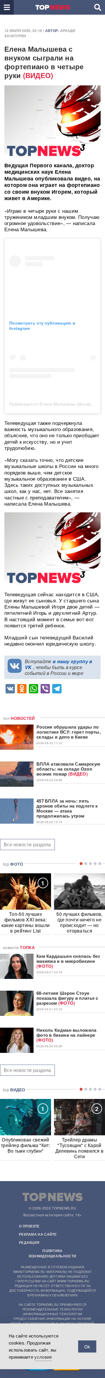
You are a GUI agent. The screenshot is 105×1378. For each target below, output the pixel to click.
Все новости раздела (27, 844)
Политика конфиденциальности (52, 1253)
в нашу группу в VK (58, 664)
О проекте (29, 1226)
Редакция (29, 1242)
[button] (7, 7)
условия (43, 1357)
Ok (87, 1346)
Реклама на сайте (38, 1234)
